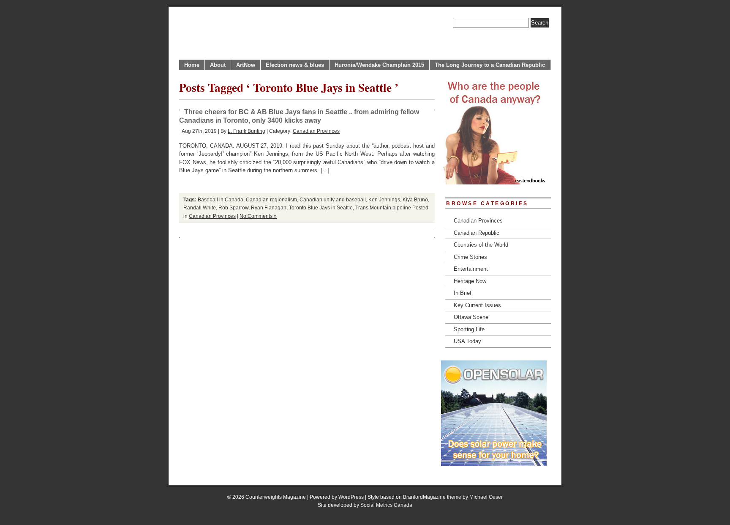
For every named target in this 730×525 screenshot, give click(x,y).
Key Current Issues (477, 305)
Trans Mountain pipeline (383, 207)
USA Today (467, 341)
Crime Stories (470, 257)
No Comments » (258, 216)
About (218, 65)
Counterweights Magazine (275, 497)
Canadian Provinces (316, 131)
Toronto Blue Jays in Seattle (321, 207)
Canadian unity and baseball (333, 199)
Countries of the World (481, 245)
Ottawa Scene (471, 317)
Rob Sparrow (233, 207)
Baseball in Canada (220, 199)
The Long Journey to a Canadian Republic (490, 65)
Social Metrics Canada (386, 505)
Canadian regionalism (271, 199)
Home (191, 65)
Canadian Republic (476, 233)
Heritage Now (470, 281)
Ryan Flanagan (268, 207)
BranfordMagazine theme (432, 497)
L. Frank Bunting (246, 131)
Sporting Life (469, 329)
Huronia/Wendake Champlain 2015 (379, 65)
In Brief (462, 293)
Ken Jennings (384, 199)
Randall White (199, 207)
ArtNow (245, 65)
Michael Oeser (486, 497)
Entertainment (471, 269)
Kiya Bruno (415, 199)
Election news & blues (295, 65)
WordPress (351, 497)
